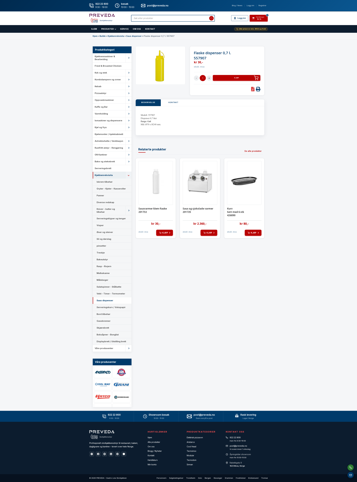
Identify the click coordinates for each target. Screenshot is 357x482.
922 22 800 (101, 4)
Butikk (103, 36)
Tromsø (264, 478)
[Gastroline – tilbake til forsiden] (102, 18)
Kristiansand (253, 478)
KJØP (236, 78)
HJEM (94, 29)
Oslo (200, 478)
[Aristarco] (103, 372)
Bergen (208, 478)
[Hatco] (103, 397)
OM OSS (137, 29)
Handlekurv (153, 460)
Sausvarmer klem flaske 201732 (152, 210)
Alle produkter (154, 442)
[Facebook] (98, 453)
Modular (190, 455)
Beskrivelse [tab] (148, 102)
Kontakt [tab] (173, 102)
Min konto (152, 464)
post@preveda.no (204, 414)
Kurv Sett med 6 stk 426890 (235, 212)
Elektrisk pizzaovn (195, 437)
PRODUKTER (107, 29)
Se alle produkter (253, 151)
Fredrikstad (240, 478)
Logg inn (250, 5)
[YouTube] (104, 453)
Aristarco (191, 442)
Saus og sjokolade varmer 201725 (198, 210)
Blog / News (237, 5)
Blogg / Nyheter (155, 451)
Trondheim (190, 478)
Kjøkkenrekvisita (116, 36)
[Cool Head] (103, 384)
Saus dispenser (134, 36)
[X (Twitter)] (123, 453)
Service (124, 29)
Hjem (95, 36)
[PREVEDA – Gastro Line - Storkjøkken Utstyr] (101, 434)
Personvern (161, 478)
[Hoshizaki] (121, 397)
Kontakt (150, 29)
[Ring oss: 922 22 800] (351, 467)
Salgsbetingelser (176, 478)
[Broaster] (121, 372)
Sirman (190, 464)
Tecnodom (191, 460)
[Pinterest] (117, 453)
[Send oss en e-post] (351, 475)
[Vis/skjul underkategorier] (128, 57)
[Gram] (121, 384)
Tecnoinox (191, 451)
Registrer (262, 5)
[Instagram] (91, 453)
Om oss (151, 446)
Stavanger (218, 478)
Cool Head (191, 446)
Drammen (229, 478)
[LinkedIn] (111, 453)
